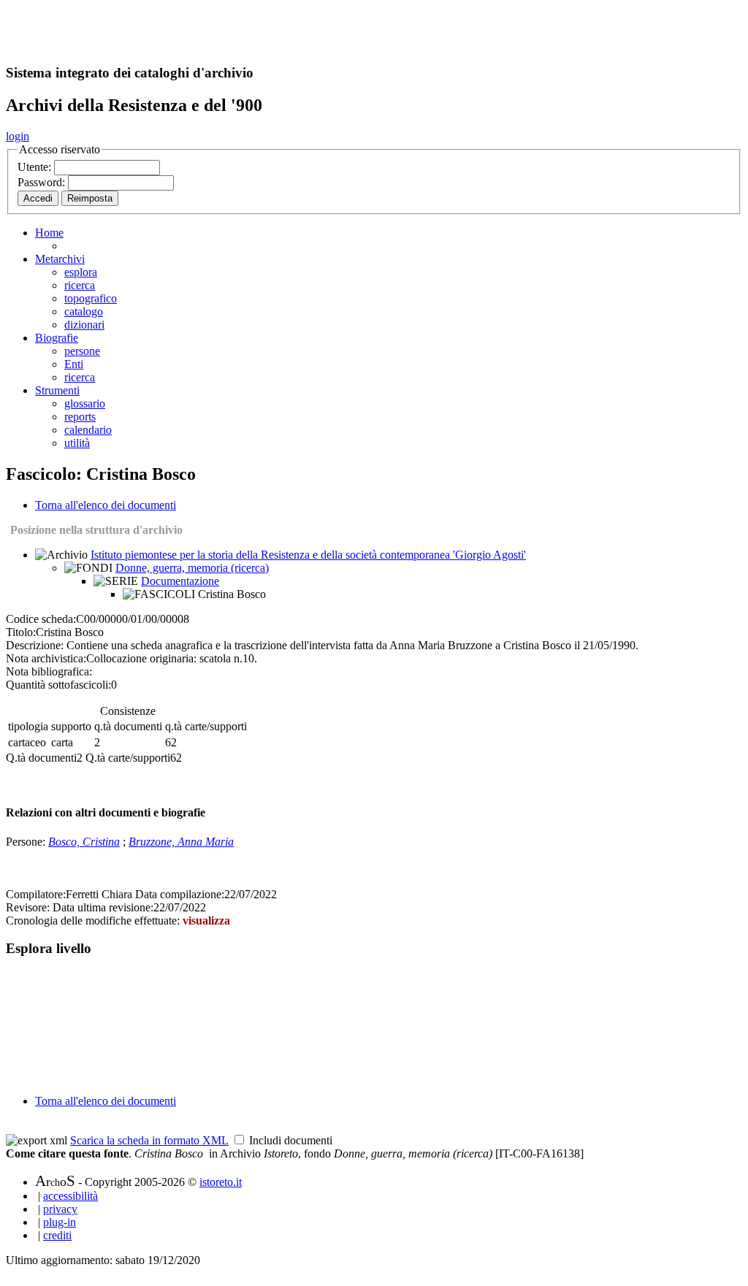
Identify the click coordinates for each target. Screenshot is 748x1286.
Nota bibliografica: (49, 671)
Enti (73, 364)
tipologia (28, 726)
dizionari (84, 324)
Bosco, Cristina (84, 841)
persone (82, 351)
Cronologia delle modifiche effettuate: (94, 920)
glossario (84, 403)
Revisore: (28, 907)
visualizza (206, 920)
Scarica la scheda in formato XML (149, 1140)
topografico (90, 298)
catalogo (83, 311)
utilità (77, 443)
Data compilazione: (179, 894)
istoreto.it (220, 1182)
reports (80, 416)
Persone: (27, 841)
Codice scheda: (41, 619)
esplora (80, 272)
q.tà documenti (128, 726)
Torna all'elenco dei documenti (105, 505)
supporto (71, 726)
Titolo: (21, 632)
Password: (43, 182)
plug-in (59, 1222)
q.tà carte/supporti (206, 726)
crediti (57, 1235)
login (17, 136)
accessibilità (70, 1196)
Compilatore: (36, 894)
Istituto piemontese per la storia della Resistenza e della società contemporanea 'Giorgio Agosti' (308, 554)
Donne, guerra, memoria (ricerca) (192, 568)
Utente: (36, 167)
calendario (88, 430)
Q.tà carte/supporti (127, 757)
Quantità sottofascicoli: (58, 684)
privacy (60, 1209)
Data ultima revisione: (103, 907)
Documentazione (180, 581)
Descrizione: (35, 645)
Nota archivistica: (46, 658)
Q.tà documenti (41, 757)
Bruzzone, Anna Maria (181, 841)
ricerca (79, 285)
